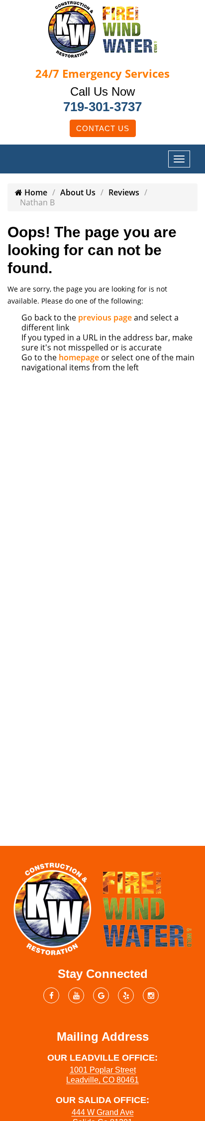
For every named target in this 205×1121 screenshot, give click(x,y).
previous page (105, 317)
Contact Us (102, 128)
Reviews (123, 192)
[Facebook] (51, 995)
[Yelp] (126, 995)
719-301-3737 (102, 106)
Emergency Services (102, 73)
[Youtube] (76, 995)
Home (34, 192)
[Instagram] (151, 995)
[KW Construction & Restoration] (102, 28)
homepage (79, 357)
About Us (78, 192)
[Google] (101, 995)
